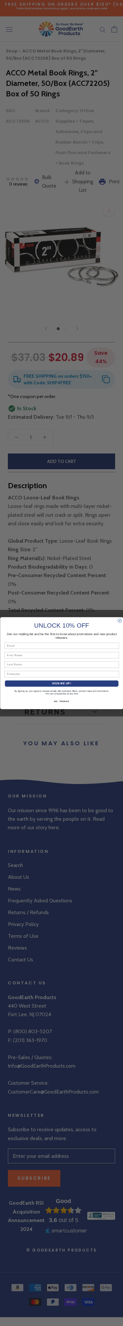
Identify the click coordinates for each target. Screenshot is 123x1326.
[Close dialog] (120, 621)
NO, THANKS (61, 701)
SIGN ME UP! (61, 683)
